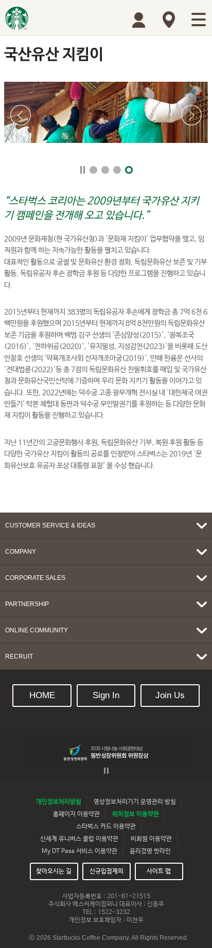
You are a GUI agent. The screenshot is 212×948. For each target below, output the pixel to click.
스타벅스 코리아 (16, 18)
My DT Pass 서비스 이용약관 (79, 851)
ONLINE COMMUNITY (36, 630)
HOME (42, 695)
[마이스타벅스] (138, 20)
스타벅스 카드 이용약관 (106, 826)
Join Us (170, 695)
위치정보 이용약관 (135, 814)
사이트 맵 (159, 871)
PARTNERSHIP (27, 604)
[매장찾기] (169, 19)
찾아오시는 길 (54, 871)
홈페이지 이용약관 (76, 814)
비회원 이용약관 (151, 839)
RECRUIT (19, 656)
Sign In (106, 695)
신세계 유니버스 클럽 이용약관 (79, 839)
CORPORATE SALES (35, 577)
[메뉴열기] (198, 19)
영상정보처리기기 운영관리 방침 (135, 802)
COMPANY (20, 551)
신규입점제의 (106, 871)
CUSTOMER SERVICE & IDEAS (50, 525)
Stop (82, 170)
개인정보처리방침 (58, 802)
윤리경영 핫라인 (150, 851)
